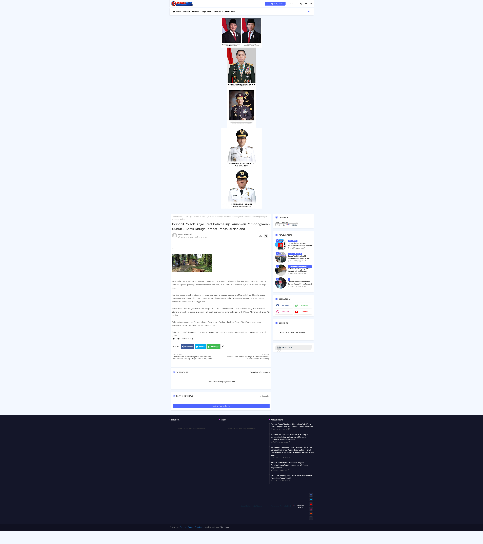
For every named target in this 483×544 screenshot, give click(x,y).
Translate (294, 225)
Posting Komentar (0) (221, 406)
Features (217, 12)
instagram (285, 312)
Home (178, 12)
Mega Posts (206, 12)
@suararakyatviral (284, 348)
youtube (305, 312)
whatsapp (304, 305)
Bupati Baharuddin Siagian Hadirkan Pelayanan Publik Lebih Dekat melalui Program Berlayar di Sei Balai (274, 506)
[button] (309, 11)
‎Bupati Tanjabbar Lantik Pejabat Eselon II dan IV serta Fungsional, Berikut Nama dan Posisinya (299, 259)
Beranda (175, 217)
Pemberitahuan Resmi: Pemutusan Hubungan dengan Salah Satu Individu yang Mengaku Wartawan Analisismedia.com (289, 437)
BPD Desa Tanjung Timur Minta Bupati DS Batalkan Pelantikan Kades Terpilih (291, 476)
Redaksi (186, 12)
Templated (224, 527)
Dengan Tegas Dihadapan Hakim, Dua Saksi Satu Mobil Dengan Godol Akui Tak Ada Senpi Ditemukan (292, 425)
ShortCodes (230, 12)
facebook (285, 305)
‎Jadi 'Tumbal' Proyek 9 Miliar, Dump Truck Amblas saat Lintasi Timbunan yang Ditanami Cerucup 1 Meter (299, 272)
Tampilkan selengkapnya (260, 372)
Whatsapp (214, 347)
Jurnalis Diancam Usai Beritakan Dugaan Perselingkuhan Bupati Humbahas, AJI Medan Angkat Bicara (289, 465)
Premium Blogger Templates (191, 527)
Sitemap (195, 12)
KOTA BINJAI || (185, 217)
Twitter (202, 347)
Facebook (189, 347)
